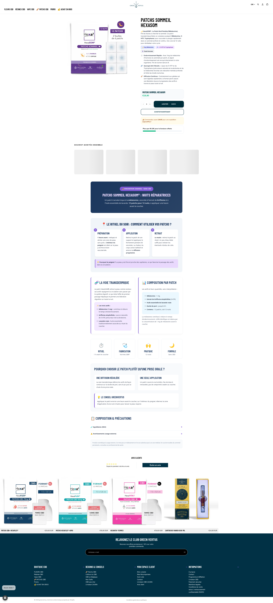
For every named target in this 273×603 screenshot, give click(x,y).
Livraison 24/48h (91, 584)
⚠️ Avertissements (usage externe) (103, 434)
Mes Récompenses (143, 574)
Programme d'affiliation (197, 577)
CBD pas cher (90, 582)
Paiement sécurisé (195, 582)
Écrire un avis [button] (155, 465)
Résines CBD (38, 574)
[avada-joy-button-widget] (5, 597)
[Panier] (267, 4)
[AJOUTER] (51, 525)
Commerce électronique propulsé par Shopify (61, 600)
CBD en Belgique (91, 577)
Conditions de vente (196, 587)
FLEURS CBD (38, 572)
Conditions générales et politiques (136, 600)
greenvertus (42, 600)
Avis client (140, 584)
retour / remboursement (197, 589)
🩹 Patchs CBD (91, 572)
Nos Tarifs (89, 579)
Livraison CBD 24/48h (144, 582)
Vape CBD (37, 577)
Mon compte (141, 572)
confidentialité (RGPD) (196, 592)
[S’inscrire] (184, 552)
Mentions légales (194, 584)
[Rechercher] (258, 4)
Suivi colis (140, 577)
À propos (192, 572)
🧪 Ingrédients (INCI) (98, 427)
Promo (36, 582)
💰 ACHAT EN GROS (41, 584)
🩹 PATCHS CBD (40, 579)
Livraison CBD (193, 579)
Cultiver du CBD (91, 574)
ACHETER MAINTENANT (162, 112)
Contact (140, 579)
